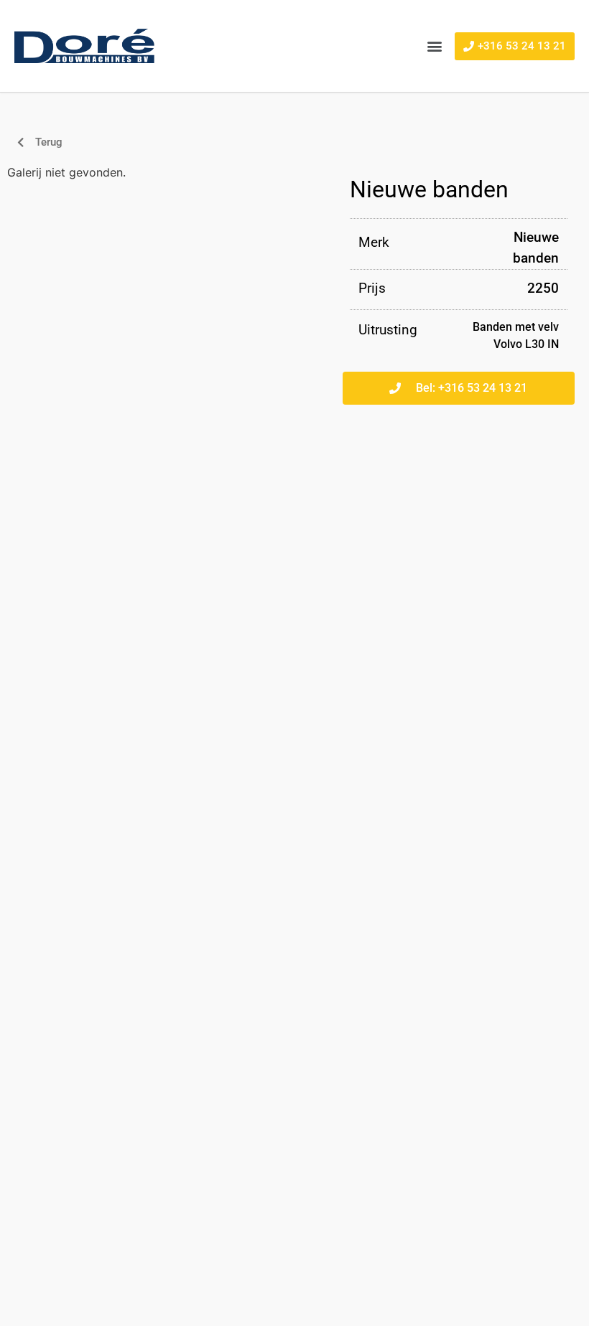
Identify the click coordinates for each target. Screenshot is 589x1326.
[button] (434, 46)
